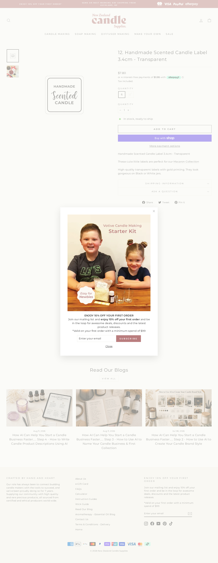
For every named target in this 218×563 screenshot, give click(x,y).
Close (109, 346)
